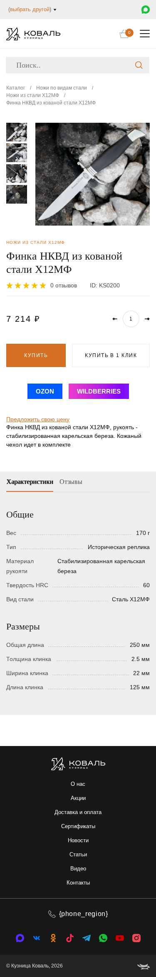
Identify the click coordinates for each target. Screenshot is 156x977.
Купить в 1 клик (111, 355)
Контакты (78, 883)
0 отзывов (63, 285)
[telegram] (86, 938)
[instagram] (136, 938)
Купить (36, 355)
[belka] (143, 966)
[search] (139, 65)
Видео (78, 868)
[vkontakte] (20, 938)
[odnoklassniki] (53, 938)
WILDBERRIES (99, 391)
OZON (45, 391)
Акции (78, 798)
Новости (78, 840)
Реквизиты (35, 329)
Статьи (78, 854)
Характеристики (29, 481)
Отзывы (70, 481)
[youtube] (120, 938)
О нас (78, 784)
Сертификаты (78, 826)
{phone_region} (83, 913)
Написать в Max (145, 9)
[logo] (33, 34)
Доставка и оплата (78, 812)
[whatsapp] (103, 938)
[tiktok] (70, 938)
